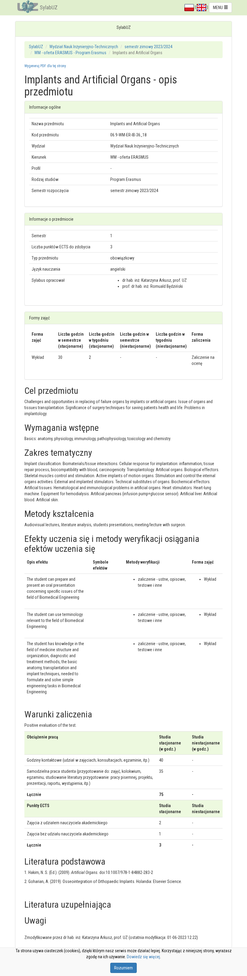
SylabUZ (49, 7)
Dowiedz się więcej (143, 956)
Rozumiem (123, 967)
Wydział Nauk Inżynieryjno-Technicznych (83, 46)
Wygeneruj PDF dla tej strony (45, 66)
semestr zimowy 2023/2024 (148, 46)
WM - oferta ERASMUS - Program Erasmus (70, 52)
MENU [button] (218, 7)
